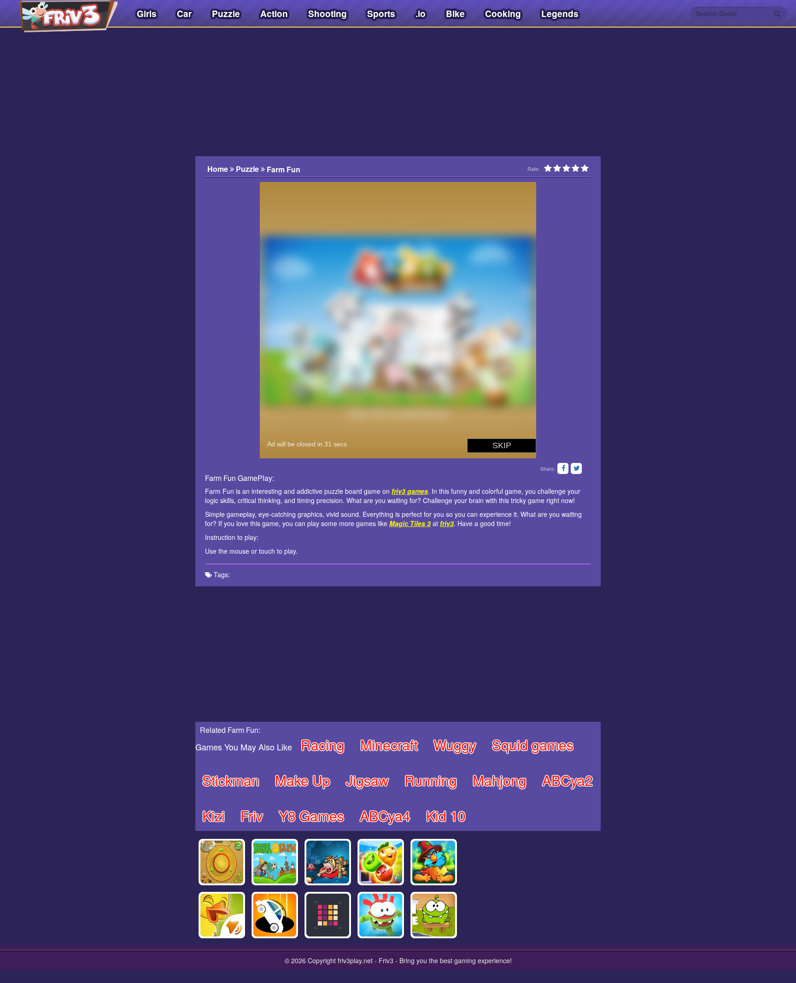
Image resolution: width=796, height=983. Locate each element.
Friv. (60, 14)
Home (218, 169)
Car (184, 13)
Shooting (327, 13)
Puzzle (226, 13)
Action (274, 13)
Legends (560, 13)
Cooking (503, 13)
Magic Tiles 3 (410, 523)
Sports (381, 13)
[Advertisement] (149, 219)
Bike (455, 13)
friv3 (447, 523)
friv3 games (410, 491)
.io (421, 13)
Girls (147, 13)
